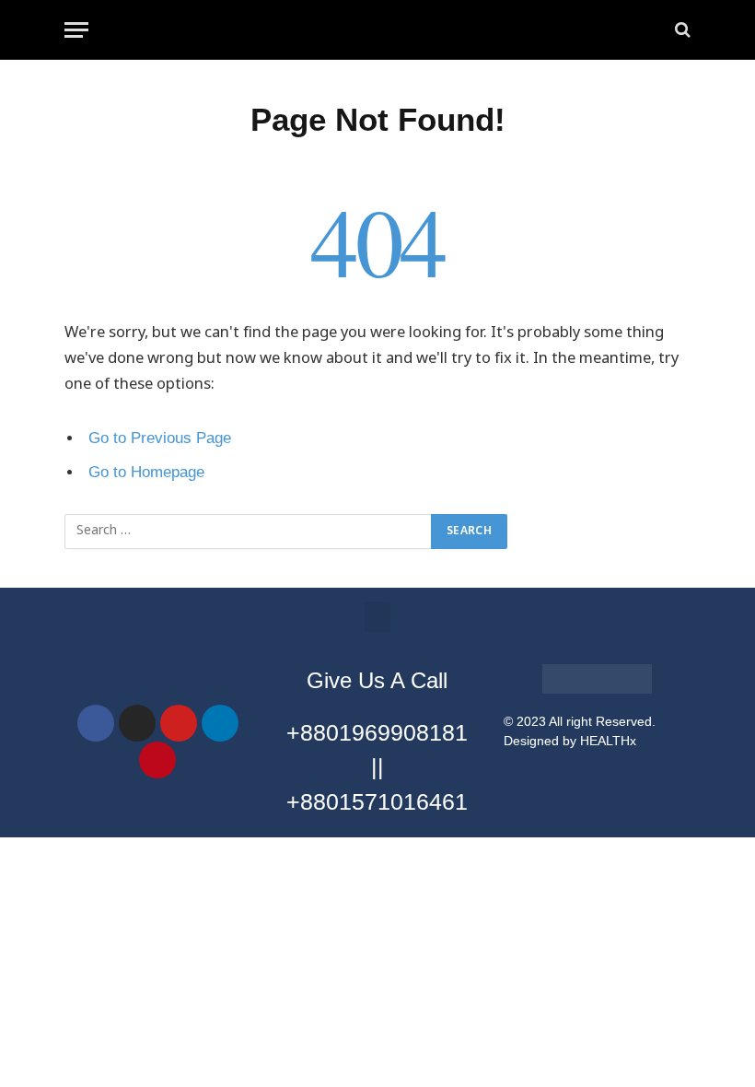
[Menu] (76, 30)
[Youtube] (178, 723)
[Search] (681, 30)
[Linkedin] (220, 723)
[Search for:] (248, 531)
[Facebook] (95, 723)
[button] (377, 617)
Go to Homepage (146, 472)
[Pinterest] (157, 760)
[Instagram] (137, 723)
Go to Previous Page (159, 438)
